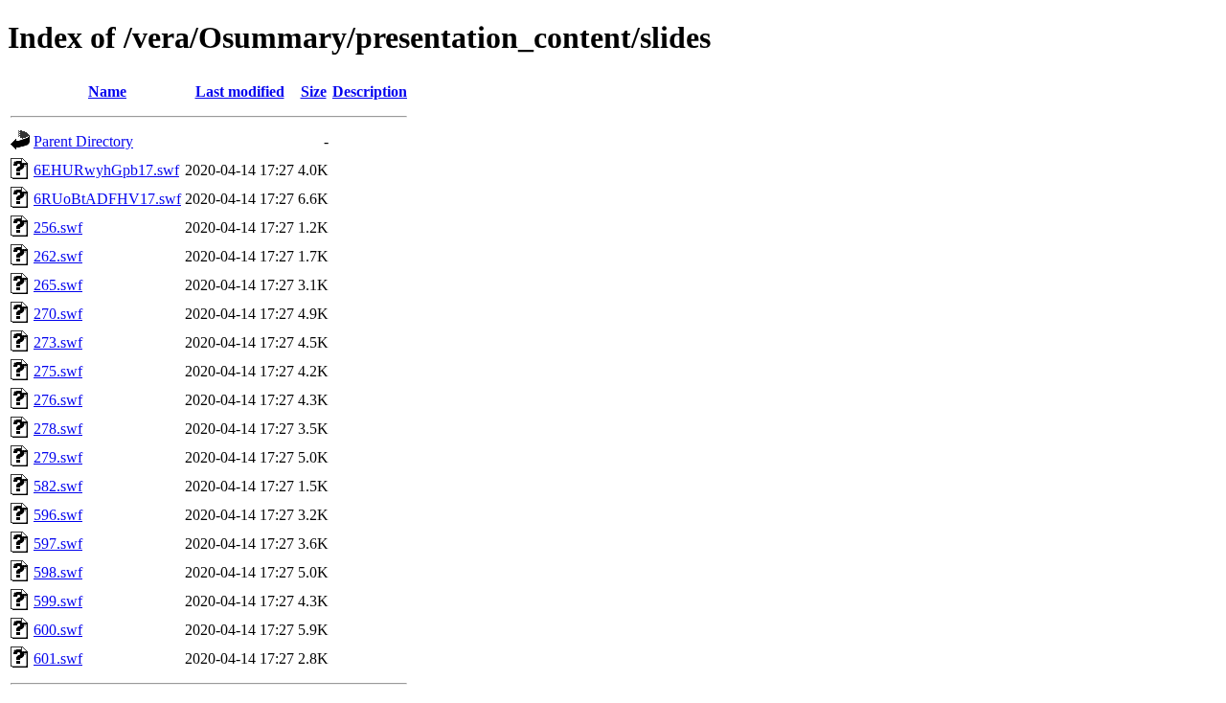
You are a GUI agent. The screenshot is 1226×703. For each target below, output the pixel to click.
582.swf (58, 486)
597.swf (58, 543)
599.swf (58, 601)
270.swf (58, 314)
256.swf (58, 227)
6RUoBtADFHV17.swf (107, 199)
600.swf (58, 630)
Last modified (239, 91)
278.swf (58, 428)
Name (107, 91)
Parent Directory (83, 141)
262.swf (58, 256)
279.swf (58, 457)
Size (314, 91)
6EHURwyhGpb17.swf (106, 170)
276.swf (58, 400)
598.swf (58, 572)
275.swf (58, 371)
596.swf (58, 515)
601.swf (58, 658)
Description (369, 91)
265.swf (58, 285)
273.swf (58, 342)
